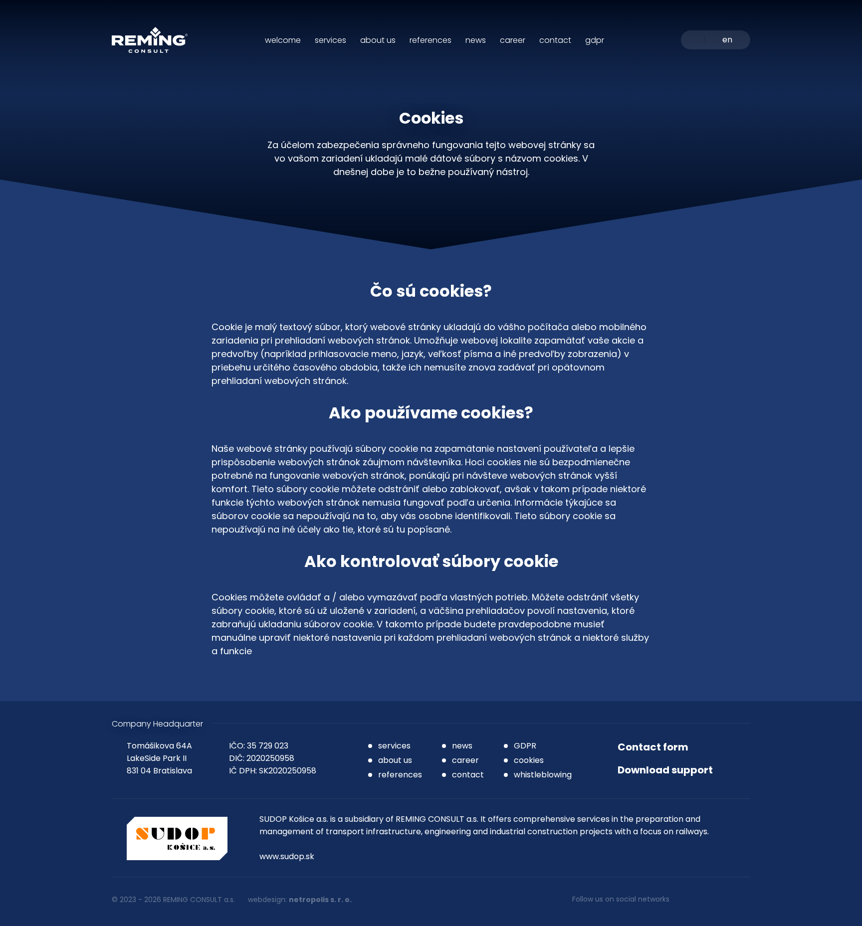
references (400, 774)
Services (330, 40)
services (394, 745)
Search (692, 39)
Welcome (283, 40)
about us (395, 760)
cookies (529, 760)
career (465, 760)
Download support (665, 770)
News (475, 40)
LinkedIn (743, 899)
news (462, 745)
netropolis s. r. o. (320, 900)
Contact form (653, 747)
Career (512, 40)
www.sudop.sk (286, 856)
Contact (555, 40)
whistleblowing (543, 774)
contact (468, 774)
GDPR (594, 40)
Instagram (687, 899)
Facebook (715, 899)
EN (727, 40)
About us (378, 40)
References (430, 40)
